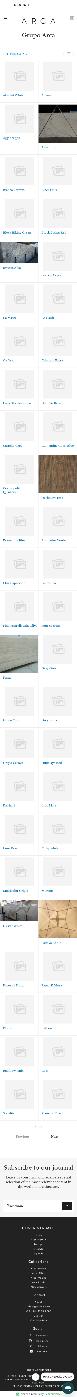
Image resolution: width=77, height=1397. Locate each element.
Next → (56, 1136)
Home (38, 1235)
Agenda (39, 1253)
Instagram (41, 1340)
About (38, 1302)
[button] (68, 54)
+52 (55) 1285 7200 (39, 1311)
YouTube (41, 1351)
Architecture (38, 1239)
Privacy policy (22, 1385)
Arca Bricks (38, 1282)
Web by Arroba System (49, 1385)
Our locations (38, 1320)
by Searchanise (50, 1394)
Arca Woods (38, 1277)
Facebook (41, 1335)
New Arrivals (39, 1287)
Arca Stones (38, 1268)
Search (21, 4)
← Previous (20, 1136)
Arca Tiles (38, 1273)
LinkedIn (41, 1346)
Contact (38, 1315)
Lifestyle (38, 1249)
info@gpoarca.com (38, 1306)
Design (38, 1244)
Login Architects (38, 1370)
